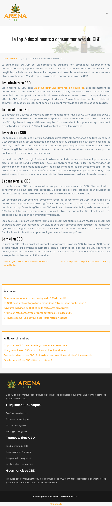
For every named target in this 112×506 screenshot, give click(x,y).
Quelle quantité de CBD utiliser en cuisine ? (28, 360)
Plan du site (56, 504)
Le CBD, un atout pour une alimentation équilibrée (26, 263)
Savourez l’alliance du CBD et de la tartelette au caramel (36, 308)
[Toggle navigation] (106, 13)
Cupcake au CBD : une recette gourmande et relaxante (35, 345)
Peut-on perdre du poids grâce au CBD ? (84, 261)
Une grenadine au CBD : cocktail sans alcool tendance (35, 350)
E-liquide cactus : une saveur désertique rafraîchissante (35, 318)
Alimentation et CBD (13, 59)
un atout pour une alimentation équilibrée (59, 88)
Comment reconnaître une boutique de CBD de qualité (35, 298)
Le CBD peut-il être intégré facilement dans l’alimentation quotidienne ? (45, 303)
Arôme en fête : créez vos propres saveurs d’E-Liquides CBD (38, 313)
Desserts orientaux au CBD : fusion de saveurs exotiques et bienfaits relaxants (48, 355)
